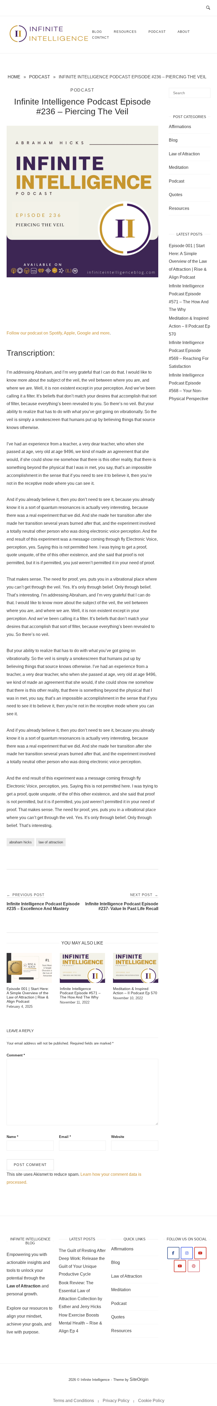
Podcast (157, 32)
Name (12, 1137)
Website (117, 1137)
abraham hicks (20, 842)
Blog (173, 140)
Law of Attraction (184, 154)
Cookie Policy (151, 1400)
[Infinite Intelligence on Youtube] (200, 1253)
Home (14, 77)
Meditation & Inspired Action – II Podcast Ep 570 (189, 326)
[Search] (204, 90)
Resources (125, 32)
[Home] (49, 41)
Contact (100, 37)
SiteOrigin (139, 1379)
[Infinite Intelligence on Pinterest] (194, 1266)
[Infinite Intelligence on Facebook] (173, 1253)
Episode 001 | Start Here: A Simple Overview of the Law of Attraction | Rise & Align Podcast (188, 261)
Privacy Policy (116, 1400)
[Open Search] (208, 8)
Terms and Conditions (73, 1400)
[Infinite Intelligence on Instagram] (187, 1253)
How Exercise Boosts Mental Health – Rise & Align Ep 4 (80, 1323)
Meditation (178, 167)
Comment (16, 1055)
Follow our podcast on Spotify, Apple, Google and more (58, 333)
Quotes (175, 194)
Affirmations (180, 126)
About (184, 32)
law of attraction (51, 842)
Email (65, 1137)
